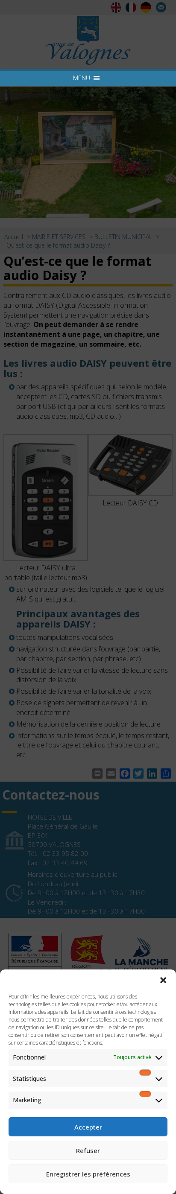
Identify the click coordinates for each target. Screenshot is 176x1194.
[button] (163, 980)
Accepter (88, 1127)
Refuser (88, 1150)
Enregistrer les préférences (88, 1174)
